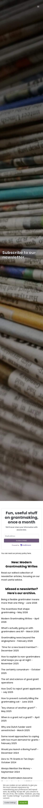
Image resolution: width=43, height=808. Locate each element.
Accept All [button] (23, 802)
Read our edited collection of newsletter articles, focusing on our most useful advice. (20, 576)
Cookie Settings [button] (10, 802)
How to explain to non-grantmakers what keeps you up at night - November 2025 (20, 660)
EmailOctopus (26, 545)
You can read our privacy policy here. (16, 553)
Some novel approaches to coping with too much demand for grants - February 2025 (20, 740)
